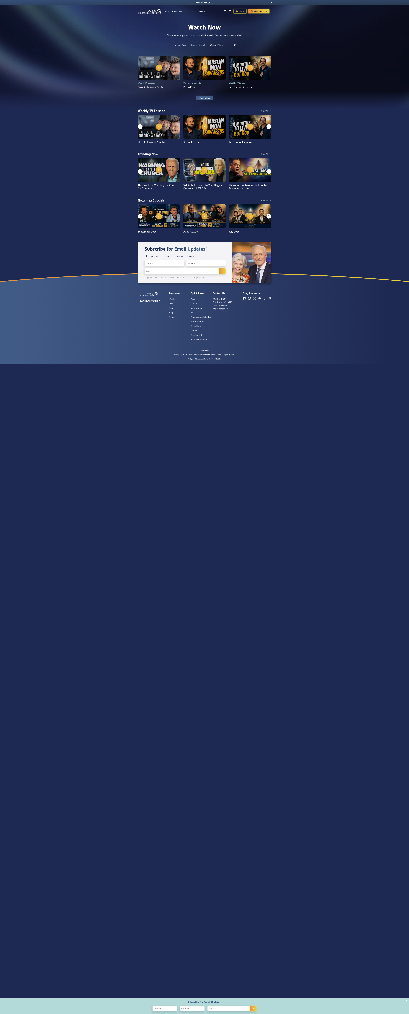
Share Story (196, 326)
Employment (196, 335)
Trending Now (180, 45)
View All (265, 110)
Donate (240, 11)
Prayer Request (197, 321)
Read (181, 11)
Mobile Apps (196, 308)
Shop (187, 11)
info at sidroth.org (220, 308)
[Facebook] (244, 298)
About (201, 11)
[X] (254, 298)
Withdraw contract (199, 339)
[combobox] (233, 45)
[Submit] (222, 271)
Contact (194, 330)
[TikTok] (265, 298)
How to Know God (148, 300)
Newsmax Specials (197, 45)
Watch (167, 11)
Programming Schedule (201, 317)
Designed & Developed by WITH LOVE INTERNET (204, 359)
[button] (271, 2)
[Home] (150, 11)
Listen (174, 11)
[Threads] (270, 298)
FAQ (192, 312)
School (193, 11)
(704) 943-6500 (220, 305)
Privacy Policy (204, 351)
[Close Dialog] (406, 1000)
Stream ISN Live (259, 11)
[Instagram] (249, 298)
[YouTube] (259, 298)
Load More (204, 98)
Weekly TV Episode (217, 45)
